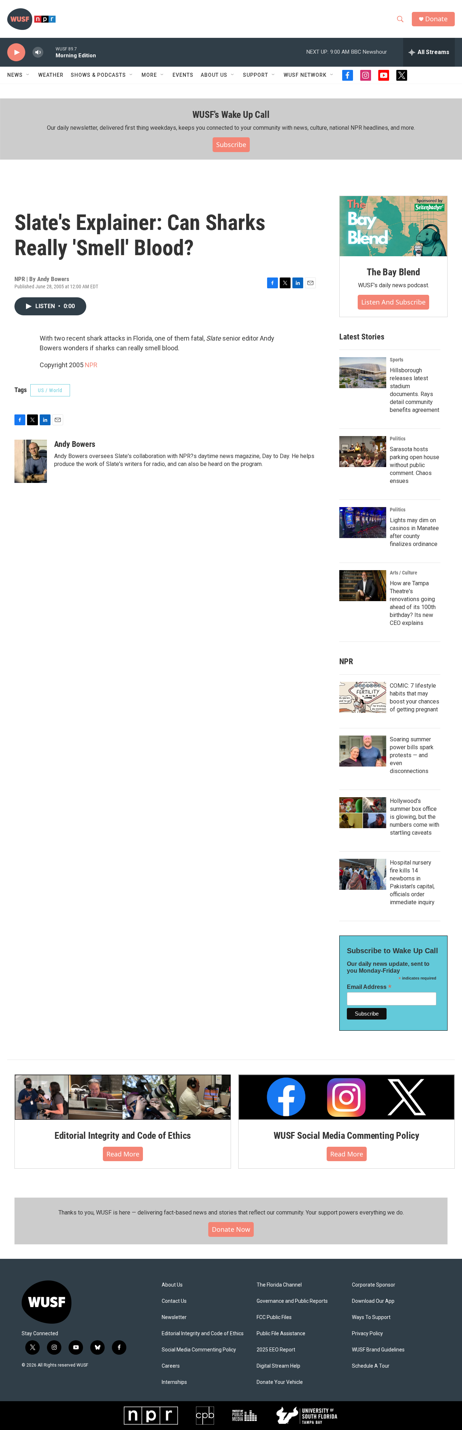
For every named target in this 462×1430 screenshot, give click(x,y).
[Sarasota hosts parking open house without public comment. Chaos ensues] (362, 451)
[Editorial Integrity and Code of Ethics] (123, 1097)
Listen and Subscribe (393, 302)
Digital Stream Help (278, 1366)
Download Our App (373, 1301)
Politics (397, 438)
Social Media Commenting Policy (199, 1350)
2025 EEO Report (276, 1350)
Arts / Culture (403, 573)
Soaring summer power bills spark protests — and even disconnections (411, 755)
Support (255, 75)
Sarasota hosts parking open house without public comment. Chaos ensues (414, 465)
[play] (16, 52)
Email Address (369, 987)
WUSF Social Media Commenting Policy (346, 1135)
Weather (51, 75)
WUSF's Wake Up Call (230, 114)
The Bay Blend (393, 272)
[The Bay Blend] (393, 226)
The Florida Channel (279, 1285)
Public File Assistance (281, 1333)
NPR (91, 365)
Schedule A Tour (370, 1366)
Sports (396, 360)
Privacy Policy (367, 1333)
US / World (50, 390)
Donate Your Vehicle (280, 1382)
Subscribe (231, 144)
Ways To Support (371, 1317)
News (15, 75)
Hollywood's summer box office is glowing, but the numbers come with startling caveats (414, 817)
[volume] (38, 52)
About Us (172, 1285)
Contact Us (174, 1301)
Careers (171, 1366)
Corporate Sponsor (373, 1285)
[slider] (49, 52)
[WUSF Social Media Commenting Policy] (346, 1097)
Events (183, 75)
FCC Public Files (274, 1317)
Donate (436, 19)
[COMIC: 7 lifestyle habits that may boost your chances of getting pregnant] (362, 697)
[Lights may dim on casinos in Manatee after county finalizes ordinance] (362, 522)
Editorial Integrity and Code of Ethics (123, 1135)
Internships (174, 1382)
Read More (122, 1154)
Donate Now (231, 1229)
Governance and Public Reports (292, 1301)
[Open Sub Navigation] (28, 75)
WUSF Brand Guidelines (378, 1350)
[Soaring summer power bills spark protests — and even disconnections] (362, 751)
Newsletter (174, 1317)
